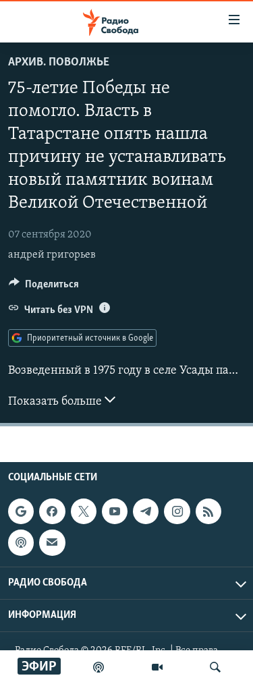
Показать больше (56, 402)
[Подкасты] (21, 542)
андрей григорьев (52, 255)
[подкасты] (98, 667)
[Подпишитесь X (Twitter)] (83, 511)
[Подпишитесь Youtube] (115, 511)
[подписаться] (52, 542)
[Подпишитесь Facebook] (52, 511)
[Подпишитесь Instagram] (177, 511)
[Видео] (157, 667)
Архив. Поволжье (58, 63)
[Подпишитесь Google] (21, 511)
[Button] (44, 287)
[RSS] (208, 511)
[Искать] (215, 667)
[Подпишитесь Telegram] (146, 511)
